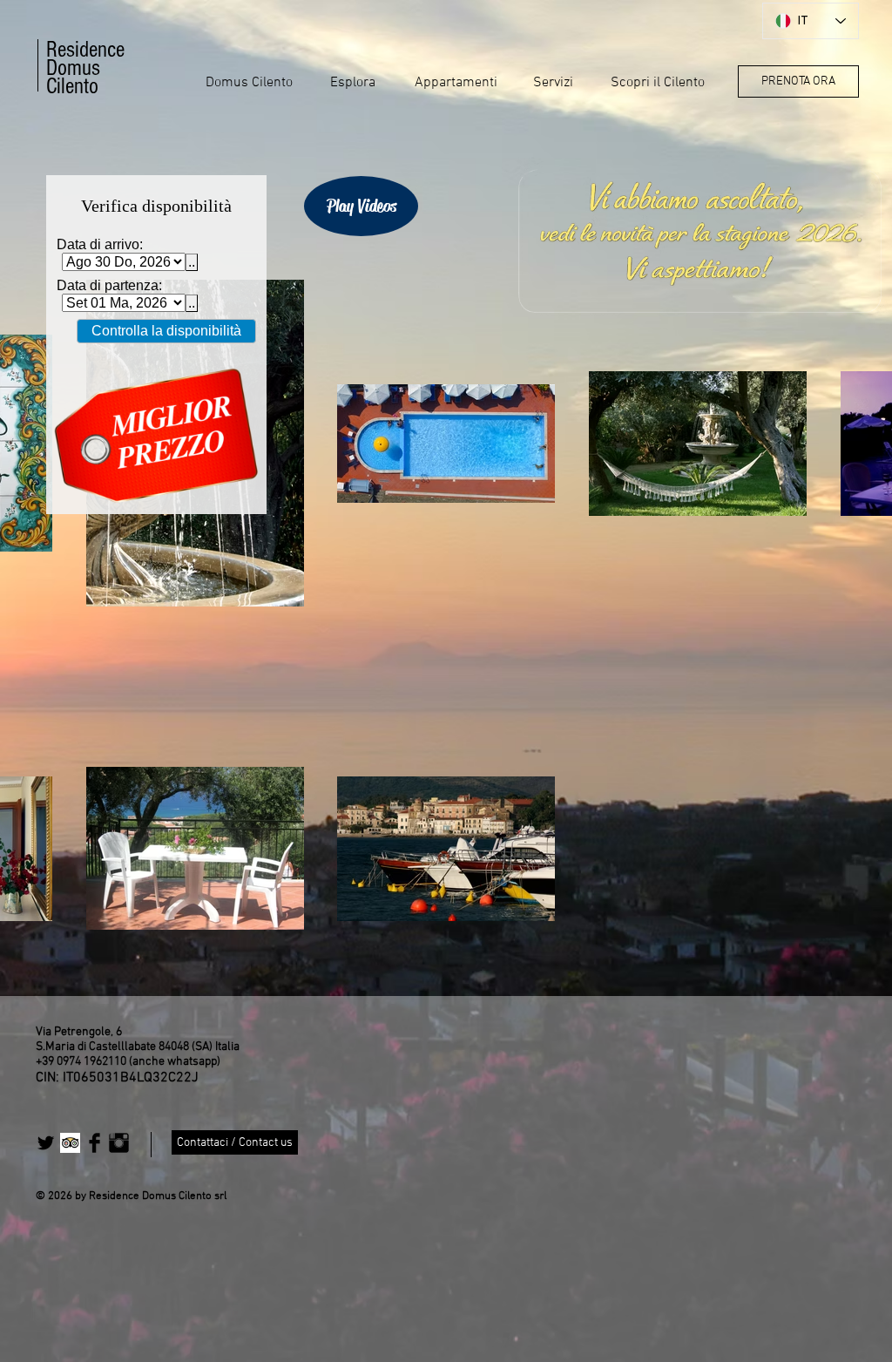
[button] (249, 82)
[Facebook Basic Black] (94, 1143)
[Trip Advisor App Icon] (70, 1143)
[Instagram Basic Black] (119, 1143)
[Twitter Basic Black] (46, 1143)
